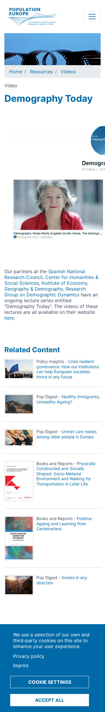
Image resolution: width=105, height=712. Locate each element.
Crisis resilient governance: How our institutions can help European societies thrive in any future (67, 369)
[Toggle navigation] (92, 16)
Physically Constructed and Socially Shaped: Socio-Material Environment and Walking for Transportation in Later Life (66, 473)
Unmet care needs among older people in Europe (66, 434)
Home (15, 71)
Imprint (21, 665)
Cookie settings (49, 682)
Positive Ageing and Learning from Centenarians (64, 523)
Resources (41, 71)
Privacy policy (28, 656)
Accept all (49, 700)
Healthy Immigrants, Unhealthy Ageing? (68, 399)
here (9, 318)
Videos (68, 71)
